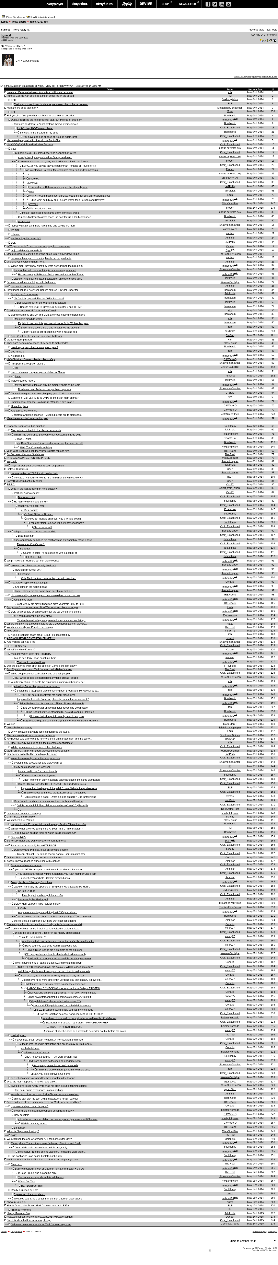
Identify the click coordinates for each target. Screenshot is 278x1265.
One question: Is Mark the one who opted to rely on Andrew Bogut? (43, 254)
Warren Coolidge (230, 282)
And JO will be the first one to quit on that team (36, 336)
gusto (230, 1193)
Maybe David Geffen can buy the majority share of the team (47, 385)
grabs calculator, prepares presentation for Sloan (38, 372)
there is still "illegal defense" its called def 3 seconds (62, 1005)
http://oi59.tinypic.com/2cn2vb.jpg (29, 582)
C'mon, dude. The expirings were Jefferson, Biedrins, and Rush (46, 1143)
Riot (230, 339)
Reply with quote (269, 77)
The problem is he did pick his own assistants (36, 430)
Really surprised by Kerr (24, 1190)
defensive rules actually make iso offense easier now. (56, 984)
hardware (230, 331)
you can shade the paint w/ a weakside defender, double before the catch (86, 1031)
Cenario (229, 581)
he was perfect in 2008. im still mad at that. (34, 473)
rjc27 (230, 469)
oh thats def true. (30, 1048)
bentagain (230, 290)
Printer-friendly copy (15, 17)
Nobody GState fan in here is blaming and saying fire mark (43, 225)
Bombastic (230, 115)
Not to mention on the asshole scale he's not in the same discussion (62, 779)
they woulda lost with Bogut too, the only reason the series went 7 (53, 699)
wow (31, 191)
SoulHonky (230, 426)
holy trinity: (24, 574)
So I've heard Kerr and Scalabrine (25, 454)
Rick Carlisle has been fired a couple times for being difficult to (48, 801)
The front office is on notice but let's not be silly (36, 1156)
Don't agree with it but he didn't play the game (32, 754)
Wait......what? (24, 439)
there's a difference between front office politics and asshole (40, 92)
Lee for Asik (17, 351)
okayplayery (230, 229)
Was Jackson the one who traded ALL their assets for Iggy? (39, 1139)
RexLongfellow (230, 99)
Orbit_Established (230, 127)
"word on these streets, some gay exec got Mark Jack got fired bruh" (44, 1102)
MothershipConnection (230, 107)
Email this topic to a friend (43, 17)
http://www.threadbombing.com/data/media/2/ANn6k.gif (60, 997)
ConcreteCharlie (230, 1223)
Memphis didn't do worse (29, 319)
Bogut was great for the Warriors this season (41, 302)
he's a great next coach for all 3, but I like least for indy (40, 635)
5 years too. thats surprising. (29, 1194)
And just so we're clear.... (24, 410)
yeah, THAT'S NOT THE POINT (67, 1026)
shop (165, 4)
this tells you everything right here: (26, 261)
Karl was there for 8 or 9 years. (39, 775)
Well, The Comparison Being (36, 447)
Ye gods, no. (18, 356)
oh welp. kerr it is (16, 1202)
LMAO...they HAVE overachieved (35, 128)
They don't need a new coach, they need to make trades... (38, 343)
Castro (230, 246)
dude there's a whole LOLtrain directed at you (46, 878)
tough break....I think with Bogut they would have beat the (38, 750)
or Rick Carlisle (29, 510)
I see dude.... (14, 630)
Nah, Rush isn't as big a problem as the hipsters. (55, 950)
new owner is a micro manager (24, 813)
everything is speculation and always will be (38, 762)
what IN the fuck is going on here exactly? (34, 488)
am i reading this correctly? (26, 238)
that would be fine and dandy (27, 286)
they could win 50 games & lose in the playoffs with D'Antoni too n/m (48, 824)
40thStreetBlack (230, 414)
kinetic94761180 (230, 367)
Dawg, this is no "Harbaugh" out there (31, 882)
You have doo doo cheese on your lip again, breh (50, 137)
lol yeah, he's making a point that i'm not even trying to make (63, 992)
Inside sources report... (23, 380)
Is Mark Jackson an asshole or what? (24, 85)
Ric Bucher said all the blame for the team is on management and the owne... (49, 738)
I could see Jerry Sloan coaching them (35, 658)
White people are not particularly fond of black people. (40, 673)
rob (230, 92)
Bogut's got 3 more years (24, 294)
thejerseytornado (230, 1017)
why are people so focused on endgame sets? (55, 1061)
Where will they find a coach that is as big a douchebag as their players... (47, 623)
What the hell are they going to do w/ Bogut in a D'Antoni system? (47, 828)
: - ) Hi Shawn (18, 646)
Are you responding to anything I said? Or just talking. (47, 912)
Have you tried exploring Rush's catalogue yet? (51, 945)
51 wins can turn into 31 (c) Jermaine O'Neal (31, 310)
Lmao (18, 376)
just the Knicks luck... (18, 469)
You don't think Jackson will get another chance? (57, 523)
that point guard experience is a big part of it (39, 1090)
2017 (14, 1135)
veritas (230, 233)
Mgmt (230, 111)
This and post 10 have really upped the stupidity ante (58, 187)
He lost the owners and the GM (31, 501)
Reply (257, 77)
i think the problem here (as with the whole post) (63, 1069)
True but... (16, 1164)
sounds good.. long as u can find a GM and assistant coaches (45, 1094)
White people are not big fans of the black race (36, 747)
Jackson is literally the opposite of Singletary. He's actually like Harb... (52, 886)
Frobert (230, 160)
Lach (230, 195)
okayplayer (54, 4)
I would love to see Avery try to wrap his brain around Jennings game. (49, 1085)
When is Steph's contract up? (23, 1131)
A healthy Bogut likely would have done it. (37, 686)
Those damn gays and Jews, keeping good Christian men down (46, 393)
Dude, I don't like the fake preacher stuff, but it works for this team (46, 119)
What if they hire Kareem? (21, 649)
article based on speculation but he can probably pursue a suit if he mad (57, 1119)
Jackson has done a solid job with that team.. (31, 282)
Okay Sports (19, 21)
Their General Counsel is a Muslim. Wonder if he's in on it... (43, 402)
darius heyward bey (230, 148)
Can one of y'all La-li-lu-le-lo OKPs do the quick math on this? (45, 397)
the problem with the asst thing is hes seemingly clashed (45, 270)
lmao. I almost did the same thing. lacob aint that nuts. (44, 591)
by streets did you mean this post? (29, 1106)
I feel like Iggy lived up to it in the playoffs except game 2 (42, 743)
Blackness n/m (26, 535)
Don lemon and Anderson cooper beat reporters (44, 389)
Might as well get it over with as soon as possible (38, 465)
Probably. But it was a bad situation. (26, 426)
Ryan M (6, 35)
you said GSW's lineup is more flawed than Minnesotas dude (48, 869)
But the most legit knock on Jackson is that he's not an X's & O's (49, 1168)
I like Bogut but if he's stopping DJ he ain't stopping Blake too (60, 712)
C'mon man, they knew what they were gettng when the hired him (47, 266)
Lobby (4, 21)
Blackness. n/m (26, 497)
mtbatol (230, 638)
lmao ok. (34, 178)
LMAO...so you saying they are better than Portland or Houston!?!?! (59, 165)
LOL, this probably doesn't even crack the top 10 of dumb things (46, 611)
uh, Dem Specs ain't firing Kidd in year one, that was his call (50, 443)
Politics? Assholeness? (26, 493)
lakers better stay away (19, 727)
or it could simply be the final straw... (34, 616)
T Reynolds (230, 665)
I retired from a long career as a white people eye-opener (59, 958)
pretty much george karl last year (32, 767)
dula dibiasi (230, 539)
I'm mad (15, 230)
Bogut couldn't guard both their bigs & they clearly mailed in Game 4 (60, 720)
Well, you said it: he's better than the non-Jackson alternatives (48, 1198)
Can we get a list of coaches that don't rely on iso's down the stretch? (44, 924)
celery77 (230, 927)
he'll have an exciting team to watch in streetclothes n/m (45, 833)
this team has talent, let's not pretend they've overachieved (46, 124)
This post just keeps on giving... (28, 363)
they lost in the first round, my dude (39, 132)
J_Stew (230, 392)
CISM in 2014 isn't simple (21, 816)
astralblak (230, 190)
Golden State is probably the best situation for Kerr (34, 857)
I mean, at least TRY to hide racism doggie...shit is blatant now (51, 854)
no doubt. (25, 548)
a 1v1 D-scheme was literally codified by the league (64, 1009)
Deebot (230, 1216)
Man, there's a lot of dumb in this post (27, 418)
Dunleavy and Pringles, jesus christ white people (41, 849)
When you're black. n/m (31, 505)
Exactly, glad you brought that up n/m (42, 895)
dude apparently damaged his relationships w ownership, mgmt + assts (53, 540)
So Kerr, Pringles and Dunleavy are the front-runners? (36, 840)
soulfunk (230, 800)
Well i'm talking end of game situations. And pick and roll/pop (48, 962)
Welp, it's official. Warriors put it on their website (33, 560)
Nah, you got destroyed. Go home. (52, 1073)
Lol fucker (19, 1127)
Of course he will (42, 527)
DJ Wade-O (230, 359)
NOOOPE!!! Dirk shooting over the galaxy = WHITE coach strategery (55, 967)
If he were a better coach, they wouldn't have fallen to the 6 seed (53, 161)
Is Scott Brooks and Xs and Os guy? (37, 1173)
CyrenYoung (230, 615)
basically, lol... (18, 1035)
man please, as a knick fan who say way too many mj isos (52, 975)
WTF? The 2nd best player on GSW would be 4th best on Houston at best (69, 195)
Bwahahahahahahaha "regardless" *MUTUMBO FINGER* (77, 1022)
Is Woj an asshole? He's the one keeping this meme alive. (38, 246)
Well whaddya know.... (41, 208)
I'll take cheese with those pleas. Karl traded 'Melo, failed (55, 792)
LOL (13, 112)
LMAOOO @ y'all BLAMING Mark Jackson (30, 144)
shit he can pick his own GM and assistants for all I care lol (46, 1098)
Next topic (271, 29)
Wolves (11, 724)
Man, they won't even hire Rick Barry (31, 653)
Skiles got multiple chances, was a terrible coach (54, 518)
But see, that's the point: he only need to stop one (57, 716)
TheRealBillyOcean (230, 254)
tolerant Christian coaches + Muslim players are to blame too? (48, 415)
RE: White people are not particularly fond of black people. (47, 677)
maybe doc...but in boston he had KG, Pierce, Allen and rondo (49, 1039)
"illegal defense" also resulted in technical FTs (55, 1001)
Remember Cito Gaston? (31, 544)
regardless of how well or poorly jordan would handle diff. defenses (79, 1018)
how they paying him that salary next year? (34, 347)
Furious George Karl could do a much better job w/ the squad (40, 95)
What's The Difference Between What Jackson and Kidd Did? (47, 434)
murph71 (230, 630)
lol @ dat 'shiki (34, 557)
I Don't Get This (26, 1181)
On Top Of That (26, 891)
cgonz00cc (230, 1081)
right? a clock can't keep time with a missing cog (50, 331)
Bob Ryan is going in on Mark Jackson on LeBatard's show (39, 669)
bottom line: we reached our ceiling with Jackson (33, 861)
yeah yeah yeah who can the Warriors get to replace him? (38, 451)
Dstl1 (228, 841)
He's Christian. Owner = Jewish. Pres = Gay (31, 359)
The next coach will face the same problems (31, 735)
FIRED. (11, 484)
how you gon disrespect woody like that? (33, 565)
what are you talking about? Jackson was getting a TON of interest (54, 916)
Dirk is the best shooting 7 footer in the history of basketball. (47, 932)
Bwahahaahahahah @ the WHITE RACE (33, 845)
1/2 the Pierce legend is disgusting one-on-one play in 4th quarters (55, 1044)
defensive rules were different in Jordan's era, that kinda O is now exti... (63, 979)
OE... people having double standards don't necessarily (55, 954)
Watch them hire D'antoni (21, 820)
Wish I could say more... (34, 1123)
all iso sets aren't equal (36, 1052)
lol (16, 368)
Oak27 (230, 484)
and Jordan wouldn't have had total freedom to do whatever (56, 707)
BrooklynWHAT (66, 85)
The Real (230, 454)
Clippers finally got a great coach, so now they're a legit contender (54, 217)
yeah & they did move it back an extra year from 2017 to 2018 (50, 604)
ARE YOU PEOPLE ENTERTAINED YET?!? (31, 638)
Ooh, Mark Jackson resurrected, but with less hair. (48, 578)
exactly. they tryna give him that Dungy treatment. (45, 157)
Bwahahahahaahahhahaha (26, 865)
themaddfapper (230, 461)
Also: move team (23, 599)
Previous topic (256, 29)
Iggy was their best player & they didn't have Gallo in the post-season (59, 788)
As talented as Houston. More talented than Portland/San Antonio (62, 170)
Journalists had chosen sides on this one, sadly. (41, 1147)
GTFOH (33, 204)
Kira (230, 310)
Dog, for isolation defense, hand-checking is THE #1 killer (71, 1014)
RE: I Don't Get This (32, 1185)
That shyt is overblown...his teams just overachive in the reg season (51, 104)
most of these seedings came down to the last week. (50, 212)
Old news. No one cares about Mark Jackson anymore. (41, 1224)
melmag (229, 657)
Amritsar (230, 237)
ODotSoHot (230, 438)
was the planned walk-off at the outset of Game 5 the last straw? (42, 665)
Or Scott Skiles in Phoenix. (38, 514)
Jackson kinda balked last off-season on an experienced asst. (48, 278)
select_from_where (230, 488)
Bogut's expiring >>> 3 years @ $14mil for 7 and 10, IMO (51, 307)
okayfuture (104, 4)
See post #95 (18, 837)
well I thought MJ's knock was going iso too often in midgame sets (54, 971)
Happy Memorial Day (18, 1213)
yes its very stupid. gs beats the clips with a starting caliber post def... (48, 682)
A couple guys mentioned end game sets (55, 1065)
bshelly (230, 816)
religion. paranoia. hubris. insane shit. (35, 531)
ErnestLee (230, 509)
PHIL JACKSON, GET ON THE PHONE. (28, 457)
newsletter (187, 4)
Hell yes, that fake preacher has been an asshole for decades (40, 115)
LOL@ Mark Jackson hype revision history (37, 903)
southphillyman (230, 813)
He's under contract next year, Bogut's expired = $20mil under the (43, 290)
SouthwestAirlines (230, 735)
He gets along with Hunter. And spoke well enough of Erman (51, 274)
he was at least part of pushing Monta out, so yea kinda (41, 258)
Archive (33, 183)
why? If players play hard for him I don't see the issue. (40, 731)
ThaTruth (230, 1034)
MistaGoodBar (230, 203)
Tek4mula (230, 278)
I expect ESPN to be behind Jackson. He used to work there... (51, 1151)
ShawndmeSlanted (230, 224)
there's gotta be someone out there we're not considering (45, 920)
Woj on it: (12, 461)
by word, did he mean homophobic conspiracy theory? (44, 1110)
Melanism (230, 1139)
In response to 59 (23, 49)
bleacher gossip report (19, 339)
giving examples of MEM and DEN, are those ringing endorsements (48, 314)
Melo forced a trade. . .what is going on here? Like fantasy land (61, 797)
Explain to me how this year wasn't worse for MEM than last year (53, 323)
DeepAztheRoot (230, 809)
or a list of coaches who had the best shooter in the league (43, 1078)
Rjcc (228, 250)
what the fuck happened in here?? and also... (32, 1081)
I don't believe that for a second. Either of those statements (52, 703)
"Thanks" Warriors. (21, 1209)
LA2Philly (230, 186)
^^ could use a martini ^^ (32, 937)
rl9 (230, 766)
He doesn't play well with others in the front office (33, 140)
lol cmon (15, 234)
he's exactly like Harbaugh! (33, 899)
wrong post (24, 221)
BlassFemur (230, 343)
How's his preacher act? (28, 569)
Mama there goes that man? (22, 107)
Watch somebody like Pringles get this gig (30, 627)
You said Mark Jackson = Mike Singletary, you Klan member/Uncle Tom (57, 873)
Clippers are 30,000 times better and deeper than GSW (45, 153)
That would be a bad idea (31, 662)
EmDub (230, 335)
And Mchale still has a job (21, 641)
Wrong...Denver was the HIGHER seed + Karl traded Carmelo (52, 784)
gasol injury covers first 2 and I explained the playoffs (50, 327)
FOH (13, 100)
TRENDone (230, 451)
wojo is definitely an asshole (26, 250)
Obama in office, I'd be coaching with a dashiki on (50, 553)
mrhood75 (228, 119)
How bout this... (22, 1115)
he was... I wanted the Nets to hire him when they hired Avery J (48, 477)
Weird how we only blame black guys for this (35, 758)
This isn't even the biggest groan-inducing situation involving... (51, 620)
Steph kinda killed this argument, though (29, 1220)
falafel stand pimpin (230, 727)
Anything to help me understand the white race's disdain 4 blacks (58, 941)
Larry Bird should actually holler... (25, 481)
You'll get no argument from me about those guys (48, 695)
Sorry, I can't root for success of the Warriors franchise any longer (42, 607)
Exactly (22, 908)
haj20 (230, 623)
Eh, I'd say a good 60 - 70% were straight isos (52, 1056)
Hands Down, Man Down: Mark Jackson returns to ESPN (38, 1205)
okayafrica (80, 4)
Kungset (230, 375)
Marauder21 (230, 724)
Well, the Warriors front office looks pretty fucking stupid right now (42, 1159)
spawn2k (230, 738)
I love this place (19, 406)
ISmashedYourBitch (230, 903)
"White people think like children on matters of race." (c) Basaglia (52, 805)
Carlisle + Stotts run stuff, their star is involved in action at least (45, 928)
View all (50, 85)
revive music (146, 4)
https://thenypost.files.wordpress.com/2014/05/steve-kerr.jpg (40, 1216)
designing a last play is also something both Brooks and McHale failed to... (58, 690)
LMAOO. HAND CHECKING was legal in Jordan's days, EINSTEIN (63, 988)
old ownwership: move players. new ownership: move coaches (45, 595)
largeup (126, 4)
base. (14, 148)
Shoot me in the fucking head (31, 586)
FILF (230, 95)
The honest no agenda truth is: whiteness (40, 1177)
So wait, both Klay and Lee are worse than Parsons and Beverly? (69, 200)
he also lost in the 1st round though (37, 771)
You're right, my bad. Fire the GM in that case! (39, 298)
